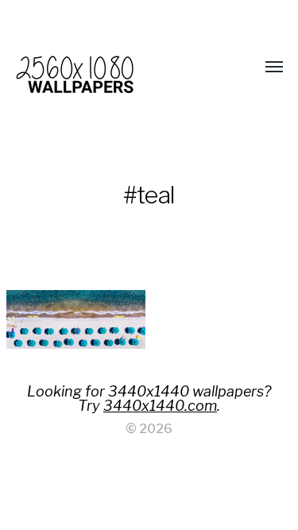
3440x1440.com (160, 405)
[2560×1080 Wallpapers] (117, 67)
